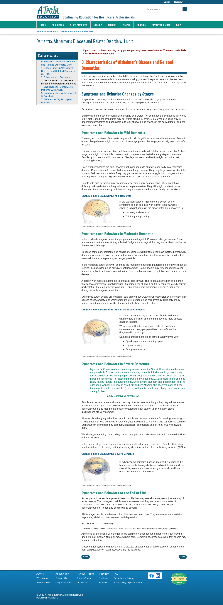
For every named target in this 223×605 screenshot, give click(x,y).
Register (178, 2)
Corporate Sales (64, 582)
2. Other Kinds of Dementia (56, 77)
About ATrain (62, 573)
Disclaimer (104, 578)
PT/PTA (126, 24)
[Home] (85, 12)
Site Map (103, 582)
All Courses (58, 24)
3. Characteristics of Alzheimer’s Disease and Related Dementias (58, 82)
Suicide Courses (85, 578)
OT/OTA (112, 24)
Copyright (104, 573)
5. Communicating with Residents (59, 92)
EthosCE (53, 597)
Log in (167, 2)
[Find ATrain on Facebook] (151, 577)
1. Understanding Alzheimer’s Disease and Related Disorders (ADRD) (58, 71)
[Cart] (186, 3)
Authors (40, 573)
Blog (178, 24)
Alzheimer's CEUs (161, 24)
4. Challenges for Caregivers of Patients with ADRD (57, 88)
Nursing (98, 24)
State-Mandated (78, 24)
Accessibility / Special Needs (128, 582)
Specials (141, 24)
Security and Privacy (124, 578)
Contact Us (61, 578)
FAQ (116, 573)
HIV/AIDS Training (86, 573)
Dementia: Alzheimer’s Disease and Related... (69, 31)
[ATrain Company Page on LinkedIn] (158, 577)
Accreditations (43, 582)
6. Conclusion (48, 96)
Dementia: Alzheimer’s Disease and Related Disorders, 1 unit (58, 63)
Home (43, 24)
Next (183, 557)
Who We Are (43, 578)
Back (85, 557)
